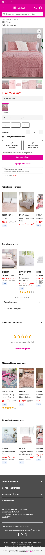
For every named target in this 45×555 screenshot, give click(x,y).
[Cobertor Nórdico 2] (12, 84)
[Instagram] (26, 534)
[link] (9, 209)
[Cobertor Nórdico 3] (18, 84)
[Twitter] (22, 534)
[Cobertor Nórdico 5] (32, 84)
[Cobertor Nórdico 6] (39, 84)
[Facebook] (18, 534)
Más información (30, 551)
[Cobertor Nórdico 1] (5, 84)
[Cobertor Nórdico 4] (25, 84)
